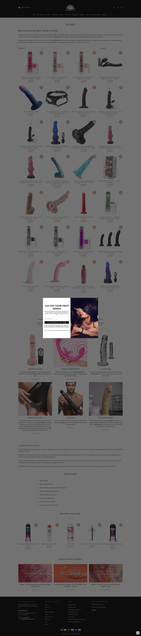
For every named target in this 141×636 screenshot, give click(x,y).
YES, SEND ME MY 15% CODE (56, 322)
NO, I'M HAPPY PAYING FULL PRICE (57, 326)
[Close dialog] (96, 299)
